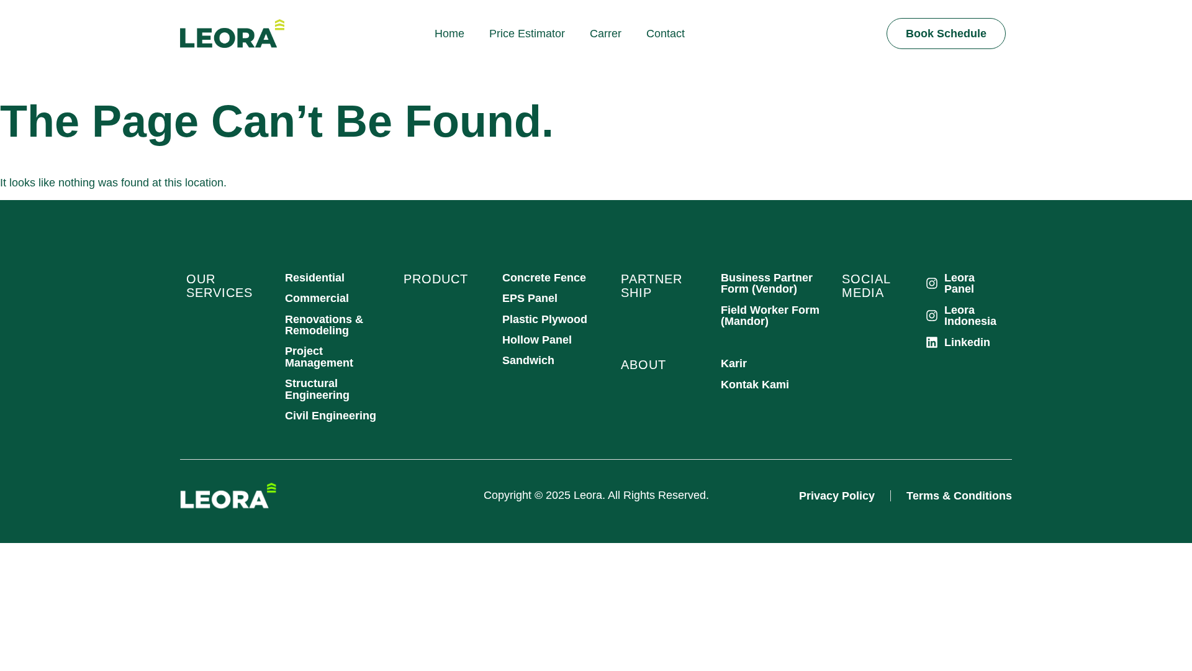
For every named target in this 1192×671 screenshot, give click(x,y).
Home (449, 33)
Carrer (605, 33)
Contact (665, 33)
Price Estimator (527, 33)
